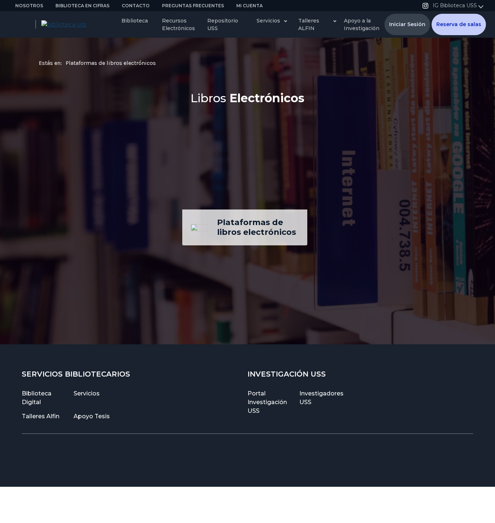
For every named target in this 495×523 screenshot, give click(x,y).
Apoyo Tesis (92, 416)
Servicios (87, 393)
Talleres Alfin (40, 416)
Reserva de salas (458, 24)
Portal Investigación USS (267, 402)
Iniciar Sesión (407, 24)
